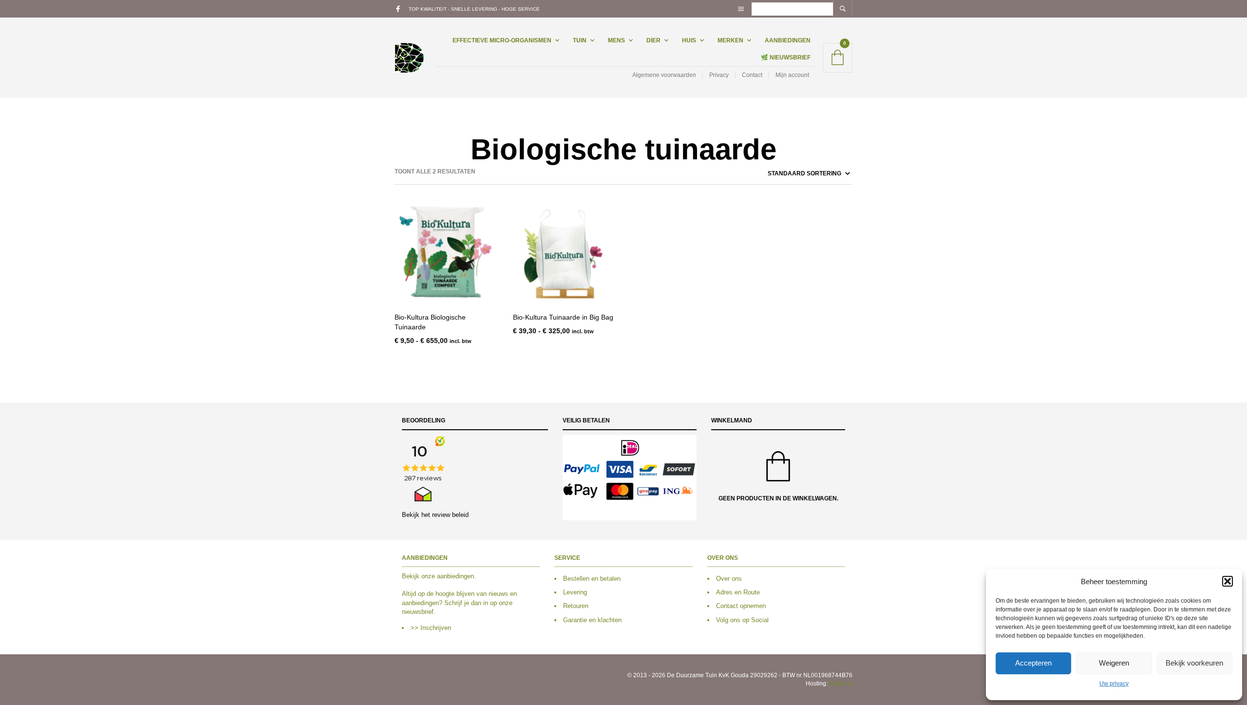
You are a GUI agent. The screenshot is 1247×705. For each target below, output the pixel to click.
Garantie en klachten (592, 620)
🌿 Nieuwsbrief (786, 57)
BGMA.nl (840, 683)
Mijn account (792, 75)
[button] (1227, 581)
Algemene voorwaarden (664, 75)
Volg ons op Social (742, 620)
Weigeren (1114, 663)
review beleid (450, 514)
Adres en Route (738, 592)
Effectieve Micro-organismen (502, 40)
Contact (752, 75)
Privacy (719, 75)
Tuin (579, 40)
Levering (575, 592)
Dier (653, 40)
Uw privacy (1114, 683)
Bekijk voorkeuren (1194, 663)
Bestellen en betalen (592, 578)
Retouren (575, 606)
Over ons (729, 578)
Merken (730, 40)
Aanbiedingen (788, 40)
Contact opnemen (741, 606)
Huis (689, 40)
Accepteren (1033, 663)
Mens (616, 40)
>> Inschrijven (431, 627)
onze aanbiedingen (447, 576)
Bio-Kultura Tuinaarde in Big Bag (563, 317)
